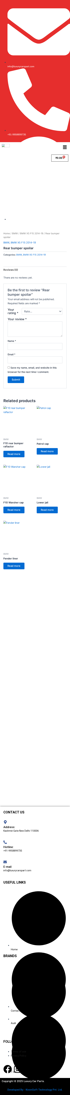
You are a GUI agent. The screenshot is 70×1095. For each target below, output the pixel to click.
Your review (17, 319)
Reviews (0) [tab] (10, 269)
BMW (15, 233)
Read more (13, 454)
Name (12, 340)
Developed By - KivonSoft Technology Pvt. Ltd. (35, 1089)
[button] (65, 147)
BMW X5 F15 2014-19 (31, 233)
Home (6, 233)
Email (11, 354)
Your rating (13, 311)
